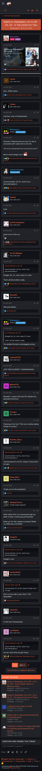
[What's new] (37, 10)
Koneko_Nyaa (16, 440)
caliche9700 (15, 357)
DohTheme (17, 768)
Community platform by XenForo (20, 766)
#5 (38, 178)
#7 (38, 230)
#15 (37, 485)
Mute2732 (14, 384)
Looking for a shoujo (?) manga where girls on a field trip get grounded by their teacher (23, 728)
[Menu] (3, 3)
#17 (37, 545)
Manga (20, 708)
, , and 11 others (20, 95)
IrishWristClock (12, 708)
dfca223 (13, 295)
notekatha (10, 719)
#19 (37, 618)
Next (21, 665)
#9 (38, 303)
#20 (37, 638)
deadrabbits (15, 572)
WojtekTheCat (16, 502)
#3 (38, 112)
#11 (38, 366)
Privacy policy (20, 761)
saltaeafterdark (12, 733)
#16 (37, 510)
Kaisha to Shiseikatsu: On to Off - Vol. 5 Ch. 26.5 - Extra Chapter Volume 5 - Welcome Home (22, 683)
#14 (37, 448)
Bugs (16, 719)
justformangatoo (17, 222)
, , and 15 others (23, 188)
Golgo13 (13, 537)
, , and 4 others (21, 403)
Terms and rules (7, 761)
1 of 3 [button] (15, 665)
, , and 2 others (22, 69)
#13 (37, 420)
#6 (38, 205)
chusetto (14, 610)
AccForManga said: (11, 333)
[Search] (5, 10)
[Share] (35, 45)
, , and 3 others (22, 430)
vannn (12, 79)
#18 (37, 580)
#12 (37, 393)
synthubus (14, 630)
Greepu (13, 412)
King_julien (14, 477)
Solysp (13, 197)
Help (29, 761)
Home (36, 761)
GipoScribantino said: (12, 266)
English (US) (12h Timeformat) (13, 759)
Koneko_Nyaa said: (11, 585)
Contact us (30, 759)
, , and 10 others (24, 468)
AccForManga (16, 253)
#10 (37, 328)
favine (12, 104)
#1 (38, 45)
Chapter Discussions (22, 688)
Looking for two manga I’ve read (19, 706)
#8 (38, 261)
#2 (38, 87)
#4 (38, 137)
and (14, 528)
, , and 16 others (21, 120)
